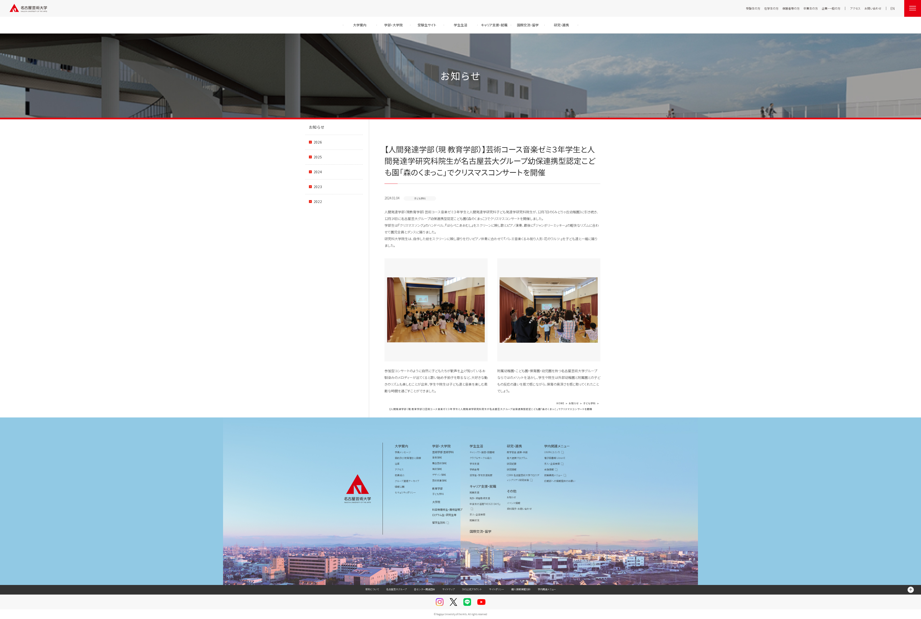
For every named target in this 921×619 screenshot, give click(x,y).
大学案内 (401, 446)
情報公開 (399, 486)
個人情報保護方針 (521, 589)
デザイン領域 (439, 474)
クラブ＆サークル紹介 (481, 458)
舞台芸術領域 (439, 463)
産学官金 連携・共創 (517, 452)
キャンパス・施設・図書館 (482, 452)
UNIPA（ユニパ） (552, 452)
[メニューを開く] (912, 8)
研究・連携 (514, 446)
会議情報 (549, 469)
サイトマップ (448, 589)
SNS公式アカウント (472, 589)
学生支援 (474, 463)
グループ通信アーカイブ (407, 481)
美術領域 (437, 469)
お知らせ (317, 127)
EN (893, 8)
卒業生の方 (810, 8)
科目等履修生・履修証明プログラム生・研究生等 (447, 512)
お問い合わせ (872, 8)
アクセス (855, 8)
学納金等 (474, 469)
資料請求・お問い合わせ (519, 508)
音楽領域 (437, 457)
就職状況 (474, 520)
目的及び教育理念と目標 (408, 458)
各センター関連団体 (424, 589)
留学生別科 (438, 522)
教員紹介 (399, 475)
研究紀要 (511, 463)
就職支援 (474, 492)
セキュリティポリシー (405, 492)
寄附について (372, 589)
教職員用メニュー (553, 475)
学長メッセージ (403, 452)
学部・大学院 (441, 446)
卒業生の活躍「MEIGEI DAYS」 (485, 504)
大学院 (436, 502)
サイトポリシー (496, 589)
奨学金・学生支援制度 (481, 475)
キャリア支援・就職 (483, 486)
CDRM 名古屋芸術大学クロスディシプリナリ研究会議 (523, 477)
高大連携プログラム (517, 458)
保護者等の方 (791, 8)
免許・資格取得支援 (480, 498)
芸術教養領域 (439, 480)
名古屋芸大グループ (396, 589)
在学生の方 (771, 8)
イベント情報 (513, 503)
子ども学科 (589, 403)
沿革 (397, 463)
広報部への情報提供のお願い (559, 481)
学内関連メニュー (557, 446)
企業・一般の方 (831, 8)
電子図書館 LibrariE (554, 458)
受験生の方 (753, 8)
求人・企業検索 (477, 514)
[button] (436, 309)
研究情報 (511, 469)
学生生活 (476, 446)
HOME (560, 403)
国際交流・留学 (480, 531)
